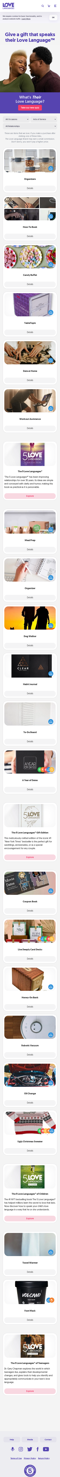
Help (12, 1439)
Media (30, 1439)
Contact (48, 1439)
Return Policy (44, 1458)
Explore (30, 495)
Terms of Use (16, 1458)
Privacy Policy (30, 1458)
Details (30, 188)
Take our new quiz (30, 107)
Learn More (25, 19)
